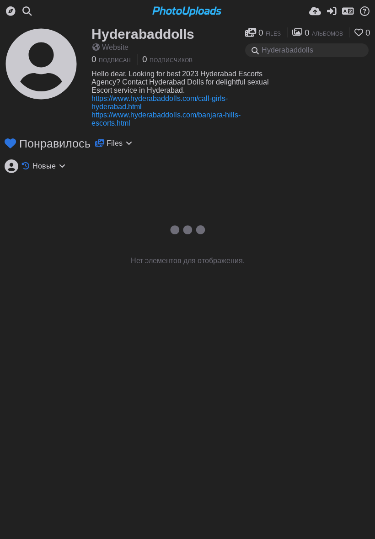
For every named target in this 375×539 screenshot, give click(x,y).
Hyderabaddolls (142, 34)
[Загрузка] (315, 11)
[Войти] (332, 11)
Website (115, 47)
